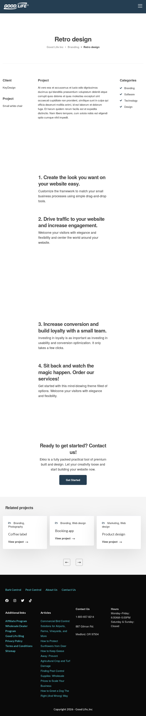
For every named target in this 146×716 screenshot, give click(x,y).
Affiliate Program (16, 621)
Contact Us (69, 589)
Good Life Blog (14, 636)
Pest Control (33, 589)
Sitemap (10, 650)
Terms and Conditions (18, 646)
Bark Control (13, 589)
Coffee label (17, 534)
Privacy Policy (13, 641)
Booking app (64, 531)
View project (16, 542)
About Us (51, 589)
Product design (113, 534)
